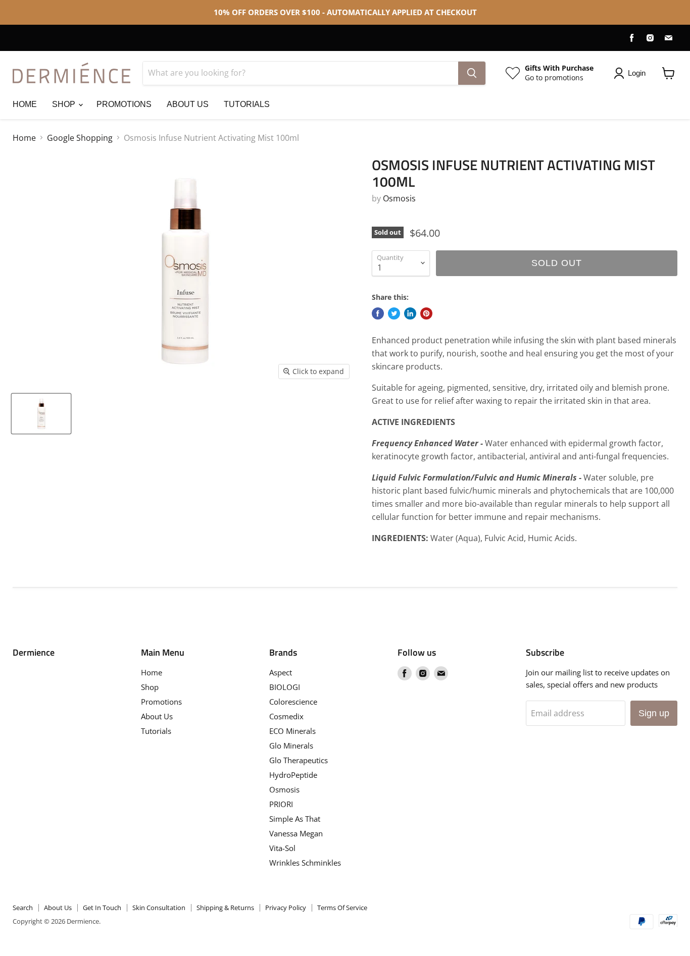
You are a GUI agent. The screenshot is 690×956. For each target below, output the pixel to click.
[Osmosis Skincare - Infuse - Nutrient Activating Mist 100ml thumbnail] (41, 414)
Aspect (280, 672)
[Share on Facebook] (378, 313)
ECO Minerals (292, 731)
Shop (64, 104)
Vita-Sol (282, 848)
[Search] (471, 73)
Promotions (124, 104)
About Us (188, 104)
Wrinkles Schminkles (305, 863)
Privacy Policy (285, 907)
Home (25, 104)
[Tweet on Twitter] (394, 313)
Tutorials (247, 104)
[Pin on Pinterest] (426, 313)
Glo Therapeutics (298, 760)
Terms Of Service (342, 907)
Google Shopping (80, 137)
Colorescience (293, 702)
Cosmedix (286, 716)
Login (637, 73)
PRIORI (281, 804)
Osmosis (399, 198)
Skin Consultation (158, 907)
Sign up (653, 713)
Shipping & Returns (225, 907)
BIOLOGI (284, 687)
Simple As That (294, 819)
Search (23, 907)
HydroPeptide (293, 775)
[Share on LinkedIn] (410, 313)
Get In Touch (102, 907)
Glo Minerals (291, 745)
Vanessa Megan (296, 833)
